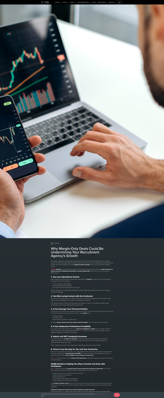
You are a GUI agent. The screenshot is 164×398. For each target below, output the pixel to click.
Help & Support (101, 2)
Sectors (72, 2)
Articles (94, 2)
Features (64, 2)
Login (119, 2)
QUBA (54, 269)
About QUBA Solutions (83, 2)
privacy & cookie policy (100, 394)
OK (117, 395)
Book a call (111, 2)
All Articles (57, 243)
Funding (57, 2)
